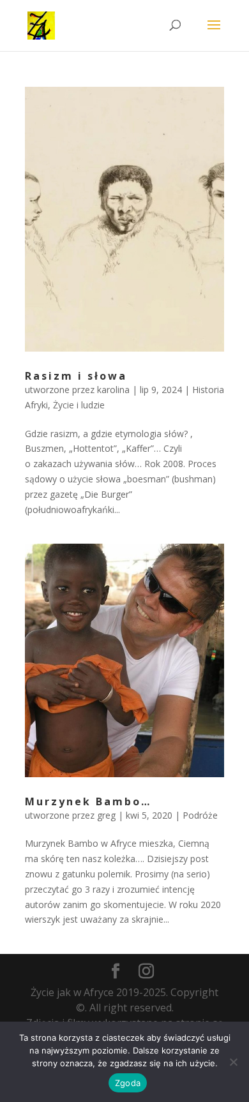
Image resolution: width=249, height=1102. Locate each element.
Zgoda (127, 1083)
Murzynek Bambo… (88, 801)
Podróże (200, 815)
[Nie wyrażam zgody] (233, 1061)
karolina (113, 389)
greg (106, 815)
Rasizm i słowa (76, 376)
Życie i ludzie (79, 405)
